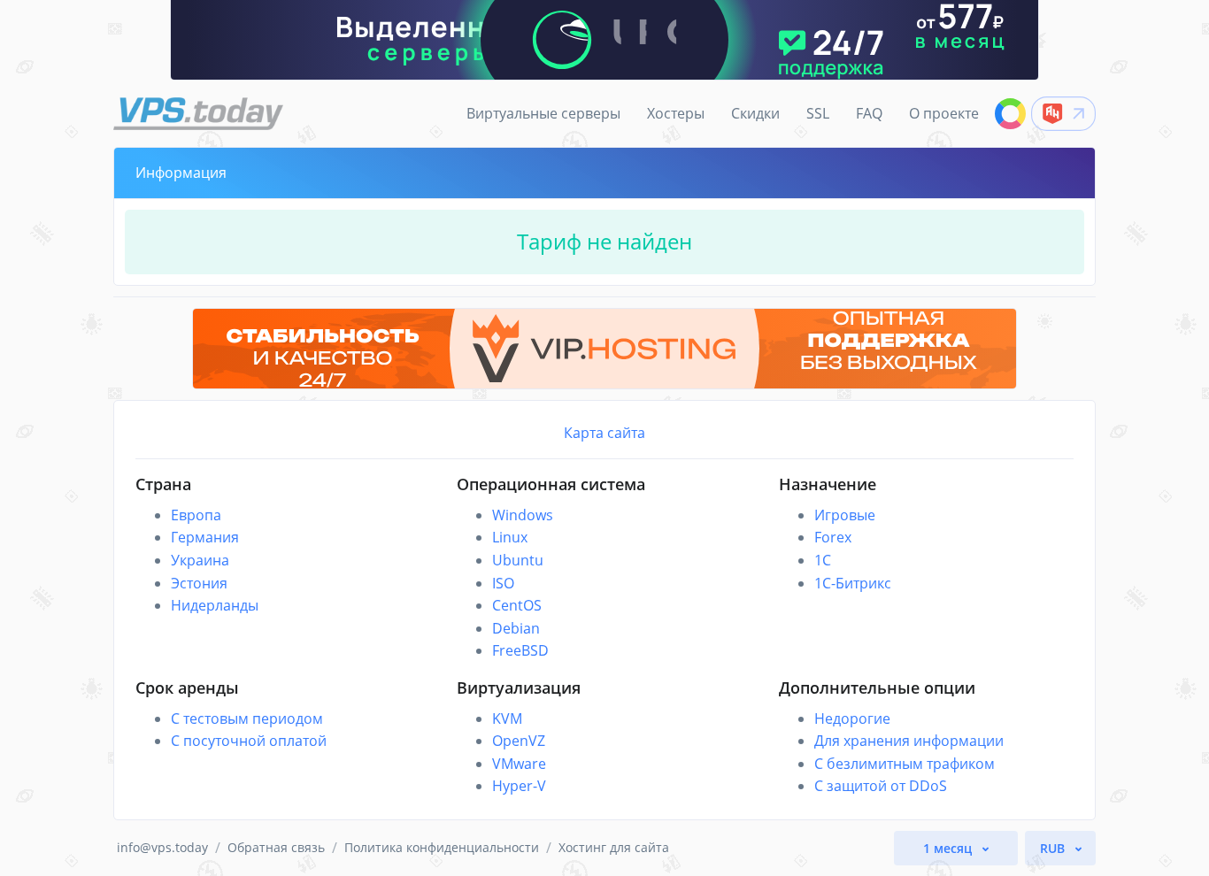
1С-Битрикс (852, 583)
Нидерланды (214, 605)
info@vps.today (162, 847)
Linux (509, 537)
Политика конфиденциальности (441, 847)
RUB (1054, 848)
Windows (522, 515)
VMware (519, 763)
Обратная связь (276, 847)
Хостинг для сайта (613, 847)
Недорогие (852, 718)
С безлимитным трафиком (904, 763)
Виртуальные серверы (543, 113)
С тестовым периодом (247, 718)
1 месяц (949, 848)
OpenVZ (518, 740)
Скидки (755, 113)
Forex (832, 537)
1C (822, 560)
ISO (503, 583)
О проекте (944, 113)
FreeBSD (520, 650)
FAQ (869, 113)
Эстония (199, 583)
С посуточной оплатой (249, 740)
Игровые (844, 515)
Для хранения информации (909, 740)
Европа (196, 515)
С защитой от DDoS (880, 785)
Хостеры (676, 113)
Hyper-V (519, 785)
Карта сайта (604, 432)
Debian (516, 628)
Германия (205, 537)
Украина (200, 560)
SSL (817, 113)
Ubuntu (517, 560)
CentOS (517, 605)
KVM (507, 718)
